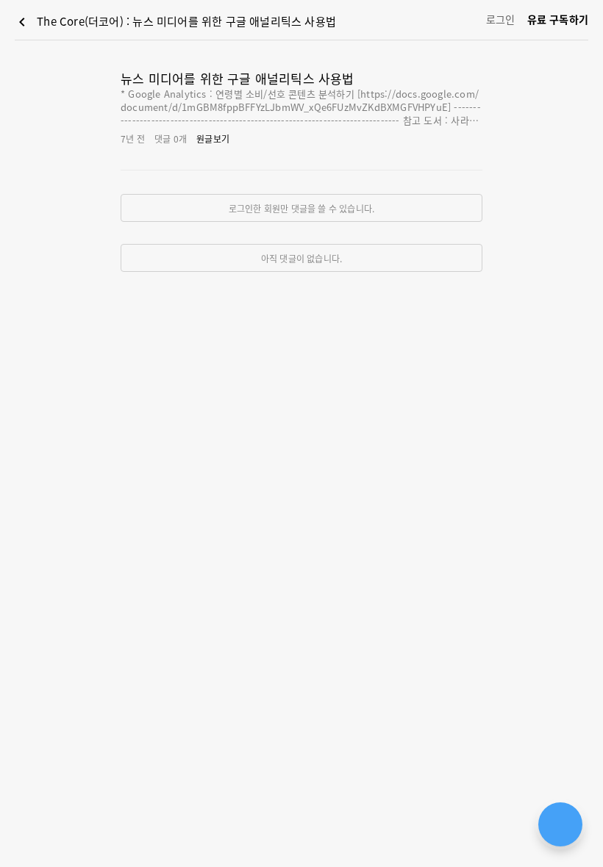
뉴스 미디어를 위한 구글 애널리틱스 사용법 (237, 78)
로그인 (500, 19)
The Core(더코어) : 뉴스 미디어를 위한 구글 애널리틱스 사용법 (174, 22)
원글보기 (212, 138)
